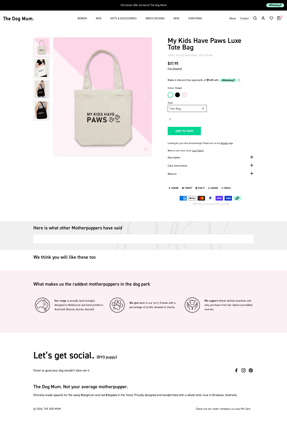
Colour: (175, 88)
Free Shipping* (175, 68)
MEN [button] (98, 18)
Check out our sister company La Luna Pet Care (223, 409)
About (232, 18)
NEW (176, 18)
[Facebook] (236, 370)
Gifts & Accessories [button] (123, 18)
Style (170, 102)
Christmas (195, 18)
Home (171, 55)
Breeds (224, 143)
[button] (255, 18)
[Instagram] (243, 370)
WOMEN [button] (82, 18)
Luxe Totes (198, 150)
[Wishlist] (271, 18)
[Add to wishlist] (145, 149)
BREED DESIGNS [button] (155, 18)
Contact (244, 18)
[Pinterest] (250, 370)
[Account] (263, 18)
